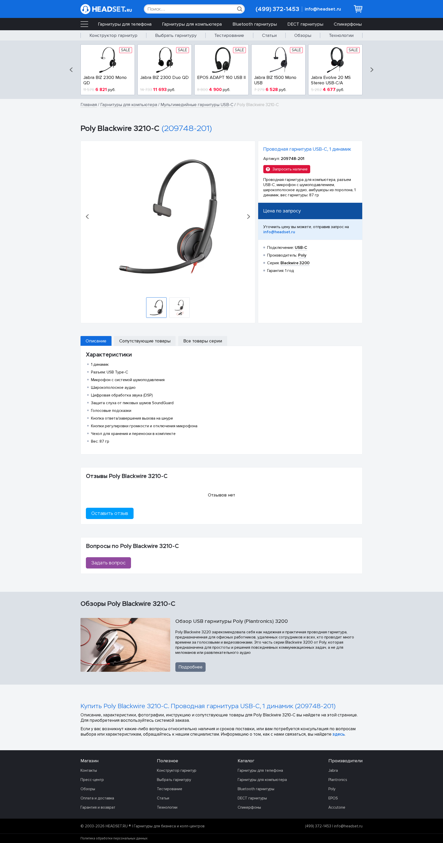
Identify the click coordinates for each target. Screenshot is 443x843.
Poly (331, 789)
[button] (71, 69)
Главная (88, 104)
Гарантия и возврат (97, 807)
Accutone (336, 807)
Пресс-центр (92, 779)
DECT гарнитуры (305, 24)
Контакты (88, 770)
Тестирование (229, 35)
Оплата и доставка (97, 798)
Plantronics (337, 779)
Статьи (269, 35)
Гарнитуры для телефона (125, 24)
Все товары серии (202, 341)
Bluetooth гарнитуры (255, 24)
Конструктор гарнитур (113, 35)
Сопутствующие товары (144, 341)
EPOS (333, 798)
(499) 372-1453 (277, 9)
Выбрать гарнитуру (176, 35)
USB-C (301, 247)
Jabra (333, 770)
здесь (339, 734)
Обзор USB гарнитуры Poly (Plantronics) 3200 (231, 621)
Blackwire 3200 (294, 263)
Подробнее (190, 667)
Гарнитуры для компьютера (192, 24)
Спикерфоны (348, 24)
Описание (96, 341)
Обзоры (302, 35)
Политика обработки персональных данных (113, 838)
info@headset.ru (323, 9)
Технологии (341, 35)
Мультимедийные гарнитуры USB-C (196, 104)
